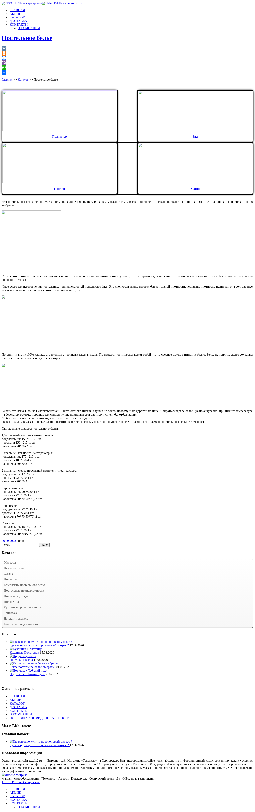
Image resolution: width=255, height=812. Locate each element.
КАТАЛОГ (17, 17)
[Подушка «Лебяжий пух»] (28, 670)
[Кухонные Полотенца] (26, 649)
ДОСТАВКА (18, 21)
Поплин (59, 188)
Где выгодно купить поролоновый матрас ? (40, 645)
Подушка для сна (22, 659)
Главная (7, 79)
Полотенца (11, 601)
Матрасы (10, 562)
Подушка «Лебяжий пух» (27, 674)
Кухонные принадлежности (22, 607)
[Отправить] (127, 72)
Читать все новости (15, 681)
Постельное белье (27, 37)
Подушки (10, 579)
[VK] (127, 48)
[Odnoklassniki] (127, 53)
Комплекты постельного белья (24, 585)
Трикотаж (10, 613)
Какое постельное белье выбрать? (33, 667)
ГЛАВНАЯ (17, 10)
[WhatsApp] (127, 67)
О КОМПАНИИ (29, 28)
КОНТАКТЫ (19, 24)
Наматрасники (14, 568)
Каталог (23, 79)
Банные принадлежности (21, 624)
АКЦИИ (15, 13)
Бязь (195, 136)
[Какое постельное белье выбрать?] (34, 663)
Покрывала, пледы (16, 596)
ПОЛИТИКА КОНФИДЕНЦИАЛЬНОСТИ (40, 718)
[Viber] (127, 62)
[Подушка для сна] (23, 656)
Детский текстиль (16, 618)
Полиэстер (59, 136)
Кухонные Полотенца (25, 652)
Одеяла (9, 573)
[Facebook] (127, 58)
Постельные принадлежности (24, 590)
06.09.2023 (9, 540)
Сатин (195, 188)
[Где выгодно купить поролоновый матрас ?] (41, 641)
